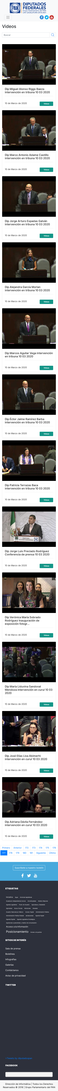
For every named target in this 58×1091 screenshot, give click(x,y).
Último (52, 853)
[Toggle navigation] (8, 17)
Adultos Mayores (43, 901)
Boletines (10, 954)
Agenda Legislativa (11, 904)
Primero (6, 847)
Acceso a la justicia (36, 932)
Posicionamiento (17, 931)
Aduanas (35, 908)
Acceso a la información (17, 926)
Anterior (17, 847)
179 (17, 853)
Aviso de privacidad (15, 975)
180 (24, 853)
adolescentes (29, 915)
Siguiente (41, 853)
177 (4, 853)
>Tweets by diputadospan (18, 1058)
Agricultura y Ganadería (38, 904)
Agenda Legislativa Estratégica (26, 919)
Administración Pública (42, 912)
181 (31, 853)
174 (40, 847)
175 (47, 847)
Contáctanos (11, 970)
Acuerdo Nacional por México (14, 912)
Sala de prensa (13, 948)
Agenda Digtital (10, 919)
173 (33, 847)
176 (54, 847)
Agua (16, 897)
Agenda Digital (39, 915)
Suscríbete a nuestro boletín (29, 867)
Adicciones (27, 908)
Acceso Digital (29, 912)
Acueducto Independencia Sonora (16, 901)
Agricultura (9, 908)
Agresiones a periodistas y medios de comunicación (21, 923)
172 (27, 847)
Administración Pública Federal (15, 915)
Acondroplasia (32, 901)
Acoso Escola (18, 908)
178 (10, 853)
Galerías (9, 964)
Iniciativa (9, 897)
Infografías (10, 959)
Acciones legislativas (26, 897)
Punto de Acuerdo (24, 904)
